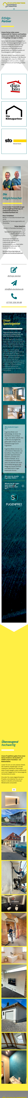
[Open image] (14, 800)
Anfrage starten (14, 275)
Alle (14, 789)
